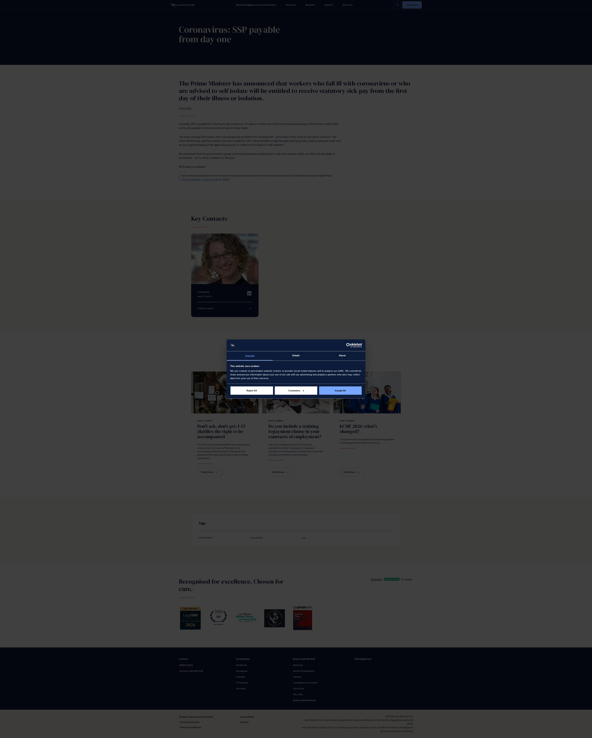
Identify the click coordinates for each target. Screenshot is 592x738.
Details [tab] (296, 355)
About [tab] (342, 355)
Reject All (252, 390)
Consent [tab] (249, 356)
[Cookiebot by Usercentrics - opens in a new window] (348, 345)
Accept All (340, 390)
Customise (294, 390)
